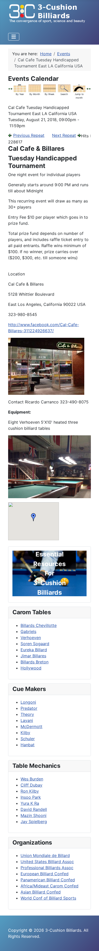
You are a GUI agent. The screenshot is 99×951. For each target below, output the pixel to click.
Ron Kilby (30, 791)
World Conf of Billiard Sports (48, 898)
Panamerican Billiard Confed (48, 879)
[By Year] (19, 87)
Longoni (28, 702)
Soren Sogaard (35, 643)
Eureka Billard (34, 649)
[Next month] (90, 88)
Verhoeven (31, 637)
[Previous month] (9, 88)
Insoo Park (31, 797)
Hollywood (31, 667)
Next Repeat (64, 135)
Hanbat (28, 744)
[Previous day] (11, 88)
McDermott (31, 726)
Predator (29, 708)
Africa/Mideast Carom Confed (49, 885)
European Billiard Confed (45, 873)
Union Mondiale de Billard (45, 855)
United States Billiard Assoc (47, 861)
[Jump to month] (79, 87)
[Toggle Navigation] (13, 37)
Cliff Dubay (31, 785)
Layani (27, 720)
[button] (33, 517)
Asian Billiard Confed (41, 891)
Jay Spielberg (34, 821)
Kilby (25, 732)
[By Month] (34, 87)
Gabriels (28, 631)
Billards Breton (34, 661)
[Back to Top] (90, 941)
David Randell (34, 809)
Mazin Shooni (33, 815)
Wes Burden (32, 778)
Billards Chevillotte (39, 625)
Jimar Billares (33, 655)
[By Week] (49, 87)
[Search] (64, 87)
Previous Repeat (28, 135)
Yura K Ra (30, 803)
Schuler (28, 738)
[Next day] (88, 88)
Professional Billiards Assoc (47, 867)
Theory (27, 714)
